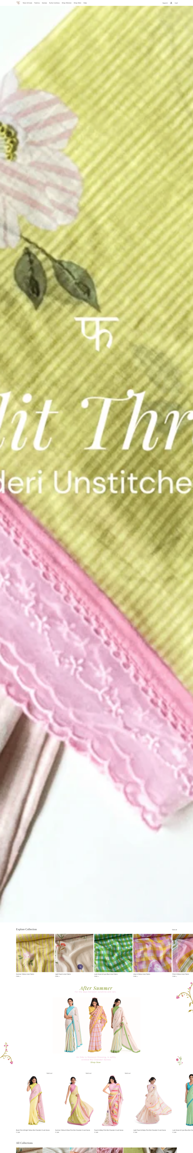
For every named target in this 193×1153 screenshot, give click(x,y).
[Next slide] (174, 955)
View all (174, 930)
